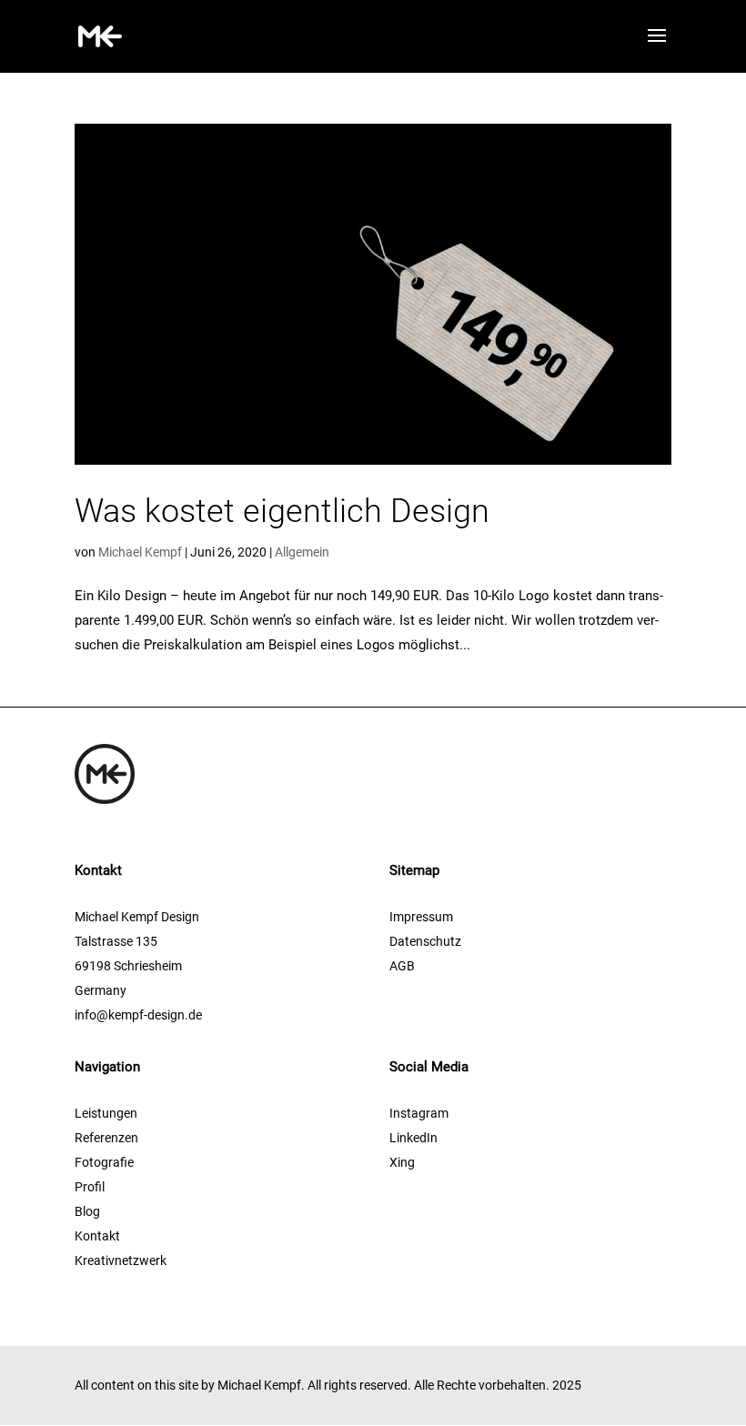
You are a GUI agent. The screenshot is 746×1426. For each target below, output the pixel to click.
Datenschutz (425, 941)
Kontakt (97, 1236)
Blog (87, 1211)
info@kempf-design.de (138, 1015)
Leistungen (106, 1113)
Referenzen (106, 1137)
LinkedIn (413, 1137)
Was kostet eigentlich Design (282, 511)
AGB (402, 966)
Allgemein (302, 552)
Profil (90, 1187)
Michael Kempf (140, 552)
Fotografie (104, 1162)
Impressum (421, 916)
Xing (402, 1162)
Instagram (419, 1113)
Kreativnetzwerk (120, 1260)
